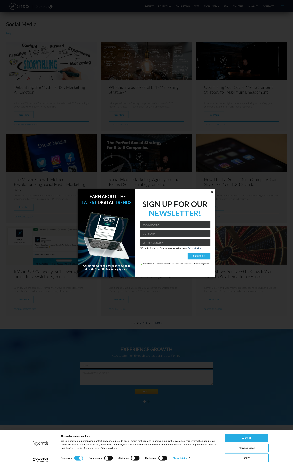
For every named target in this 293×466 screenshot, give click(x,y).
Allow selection (247, 448)
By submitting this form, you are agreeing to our (171, 248)
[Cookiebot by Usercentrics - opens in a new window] (40, 460)
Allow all (246, 438)
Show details (180, 458)
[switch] (108, 458)
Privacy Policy (194, 248)
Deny (247, 458)
